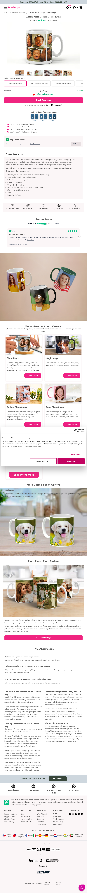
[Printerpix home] (14, 7)
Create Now (33, 375)
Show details (75, 454)
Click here (76, 144)
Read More (30, 240)
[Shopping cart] (81, 8)
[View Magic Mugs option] (39, 296)
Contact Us (57, 816)
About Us (40, 816)
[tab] (19, 73)
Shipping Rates (9, 819)
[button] (43, 154)
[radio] (15, 83)
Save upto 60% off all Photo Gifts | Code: (43, 2)
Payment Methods (10, 814)
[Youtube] (82, 814)
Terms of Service (47, 883)
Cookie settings (42, 461)
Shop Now (57, 778)
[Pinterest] (76, 814)
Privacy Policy (58, 822)
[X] (79, 814)
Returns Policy (58, 824)
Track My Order (59, 819)
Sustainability (41, 824)
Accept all (71, 461)
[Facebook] (70, 814)
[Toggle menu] (5, 7)
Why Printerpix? (42, 814)
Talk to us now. (35, 144)
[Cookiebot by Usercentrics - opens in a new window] (75, 430)
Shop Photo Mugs (24, 475)
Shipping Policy (9, 816)
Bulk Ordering (9, 822)
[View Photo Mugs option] (22, 279)
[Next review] (79, 237)
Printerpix (39, 883)
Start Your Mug (43, 100)
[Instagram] (73, 814)
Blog (22, 814)
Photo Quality (25, 816)
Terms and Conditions (41, 820)
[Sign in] (75, 8)
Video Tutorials (26, 822)
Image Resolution (27, 819)
